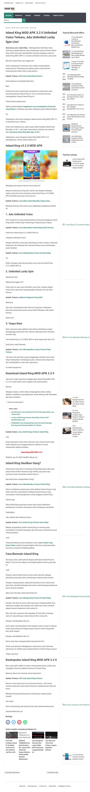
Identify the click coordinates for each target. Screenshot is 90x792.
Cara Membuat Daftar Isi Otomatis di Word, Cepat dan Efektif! (75, 97)
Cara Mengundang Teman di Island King (35, 253)
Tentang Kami (8, 3)
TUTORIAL (47, 15)
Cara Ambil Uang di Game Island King (33, 432)
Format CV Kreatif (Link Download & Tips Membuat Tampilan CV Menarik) (77, 65)
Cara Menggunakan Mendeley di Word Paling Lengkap (75, 77)
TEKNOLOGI (18, 15)
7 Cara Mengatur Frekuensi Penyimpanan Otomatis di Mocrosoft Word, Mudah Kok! (77, 42)
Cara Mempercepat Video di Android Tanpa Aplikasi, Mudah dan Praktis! (78, 431)
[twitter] (13, 722)
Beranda (9, 15)
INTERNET (37, 15)
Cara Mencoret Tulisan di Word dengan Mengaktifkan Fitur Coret (75, 107)
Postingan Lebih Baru (12, 772)
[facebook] (8, 722)
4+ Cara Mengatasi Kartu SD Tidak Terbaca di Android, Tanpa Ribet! (78, 402)
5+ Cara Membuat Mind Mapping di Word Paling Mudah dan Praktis (78, 54)
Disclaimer (29, 3)
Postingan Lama (52, 772)
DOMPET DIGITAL (58, 15)
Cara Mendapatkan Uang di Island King (34, 484)
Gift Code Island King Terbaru (30, 76)
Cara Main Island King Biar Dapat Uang (34, 201)
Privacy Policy (40, 3)
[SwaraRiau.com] (9, 9)
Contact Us (19, 3)
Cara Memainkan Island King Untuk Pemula (36, 228)
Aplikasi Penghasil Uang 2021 (31, 297)
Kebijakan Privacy (64, 786)
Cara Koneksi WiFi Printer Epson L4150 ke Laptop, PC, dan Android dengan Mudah (78, 163)
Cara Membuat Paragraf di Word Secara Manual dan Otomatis (78, 87)
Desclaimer (52, 786)
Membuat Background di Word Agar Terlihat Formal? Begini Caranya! (77, 128)
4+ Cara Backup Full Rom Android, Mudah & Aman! (78, 757)
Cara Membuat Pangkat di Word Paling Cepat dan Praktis (77, 139)
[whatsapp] (25, 722)
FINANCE (28, 15)
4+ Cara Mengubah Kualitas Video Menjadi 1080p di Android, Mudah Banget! (78, 416)
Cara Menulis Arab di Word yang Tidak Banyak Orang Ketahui (76, 117)
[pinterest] (19, 722)
